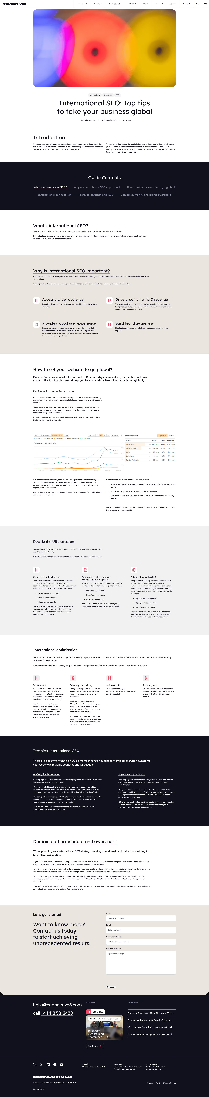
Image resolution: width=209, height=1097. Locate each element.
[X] (41, 1064)
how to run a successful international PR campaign (58, 871)
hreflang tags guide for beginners (51, 809)
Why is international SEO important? (97, 187)
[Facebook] (55, 1064)
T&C (158, 1083)
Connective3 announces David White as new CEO (151, 1020)
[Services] (86, 4)
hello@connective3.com (57, 1004)
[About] (135, 4)
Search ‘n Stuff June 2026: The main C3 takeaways (151, 1013)
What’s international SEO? (50, 187)
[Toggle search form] (197, 4)
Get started (111, 987)
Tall (43, 1089)
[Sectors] (101, 4)
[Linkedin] (48, 1064)
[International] (121, 4)
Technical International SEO (96, 194)
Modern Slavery (169, 1083)
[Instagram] (34, 1064)
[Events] (162, 4)
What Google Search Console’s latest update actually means (151, 1027)
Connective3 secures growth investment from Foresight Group (151, 1034)
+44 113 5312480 (57, 1013)
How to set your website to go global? (151, 187)
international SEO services (66, 889)
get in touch (132, 886)
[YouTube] (61, 1064)
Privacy (150, 1083)
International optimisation (54, 194)
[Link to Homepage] (13, 4)
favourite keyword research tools (129, 480)
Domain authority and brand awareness (146, 194)
